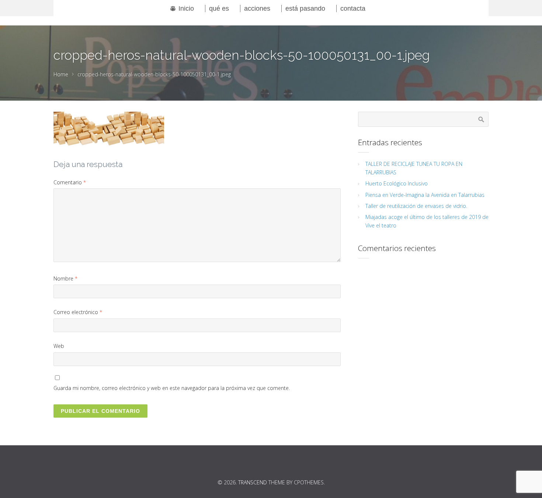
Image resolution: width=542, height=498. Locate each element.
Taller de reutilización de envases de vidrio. (416, 205)
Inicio (186, 8)
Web (58, 345)
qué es (219, 8)
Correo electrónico (77, 312)
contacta (352, 8)
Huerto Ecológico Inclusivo (396, 183)
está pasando (305, 8)
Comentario (69, 182)
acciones (257, 8)
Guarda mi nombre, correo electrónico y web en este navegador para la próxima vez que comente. (171, 387)
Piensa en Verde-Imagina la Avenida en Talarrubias (424, 194)
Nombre (65, 278)
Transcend (252, 482)
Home (60, 74)
